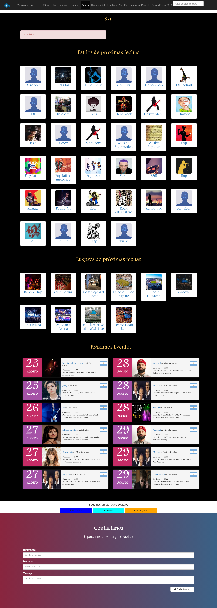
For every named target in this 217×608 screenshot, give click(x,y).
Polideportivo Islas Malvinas (93, 327)
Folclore (63, 114)
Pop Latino (33, 176)
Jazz (33, 143)
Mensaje (28, 573)
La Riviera (33, 325)
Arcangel (157, 363)
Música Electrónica (123, 145)
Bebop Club (33, 292)
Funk (93, 114)
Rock (93, 208)
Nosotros (123, 5)
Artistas (46, 5)
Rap (184, 176)
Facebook (77, 510)
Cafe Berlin (63, 292)
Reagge (33, 208)
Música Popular (154, 145)
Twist (123, 241)
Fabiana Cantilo (69, 430)
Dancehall (184, 85)
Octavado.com (26, 5)
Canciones (75, 5)
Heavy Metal (154, 114)
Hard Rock (123, 114)
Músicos (64, 5)
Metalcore (93, 143)
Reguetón (63, 208)
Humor (184, 114)
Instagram (142, 510)
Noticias (113, 5)
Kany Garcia (67, 452)
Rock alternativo (123, 210)
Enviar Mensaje (183, 589)
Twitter (109, 510)
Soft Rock (184, 208)
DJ (33, 114)
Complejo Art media (93, 294)
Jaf (63, 408)
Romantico (154, 208)
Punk (124, 176)
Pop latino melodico (63, 178)
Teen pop (63, 241)
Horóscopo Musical (139, 5)
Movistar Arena (63, 327)
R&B (154, 176)
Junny (64, 385)
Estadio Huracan (154, 294)
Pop (184, 143)
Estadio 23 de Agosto (123, 294)
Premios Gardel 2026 (161, 5)
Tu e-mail (28, 561)
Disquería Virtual (99, 5)
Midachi (66, 474)
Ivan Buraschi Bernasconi (73, 363)
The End (156, 408)
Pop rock (93, 176)
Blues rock (93, 85)
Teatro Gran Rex (123, 327)
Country (123, 85)
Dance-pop (154, 85)
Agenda (86, 5)
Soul (33, 241)
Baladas (63, 85)
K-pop (63, 143)
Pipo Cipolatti (159, 474)
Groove (184, 292)
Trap (93, 241)
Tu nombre (29, 550)
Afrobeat (33, 85)
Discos (54, 5)
